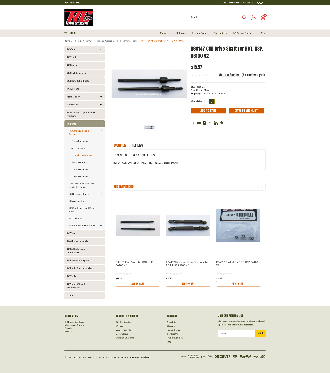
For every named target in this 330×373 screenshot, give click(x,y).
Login (118, 330)
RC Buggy (72, 65)
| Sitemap (91, 357)
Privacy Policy (200, 33)
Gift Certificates (231, 2)
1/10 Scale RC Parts (79, 141)
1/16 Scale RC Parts (79, 169)
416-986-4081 (72, 2)
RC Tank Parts (76, 218)
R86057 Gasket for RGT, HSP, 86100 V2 (237, 264)
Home (67, 41)
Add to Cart (137, 283)
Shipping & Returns (125, 337)
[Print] (204, 123)
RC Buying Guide (242, 33)
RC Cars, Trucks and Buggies (98, 41)
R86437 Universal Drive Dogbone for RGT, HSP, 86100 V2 (187, 264)
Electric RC (73, 104)
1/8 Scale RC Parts (78, 162)
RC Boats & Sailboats (78, 80)
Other (70, 295)
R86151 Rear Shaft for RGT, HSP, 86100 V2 (135, 264)
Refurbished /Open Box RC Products (81, 114)
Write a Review (229, 75)
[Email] (199, 123)
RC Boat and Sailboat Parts (82, 225)
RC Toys (71, 233)
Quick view (138, 225)
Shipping (181, 33)
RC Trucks (72, 57)
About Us (165, 33)
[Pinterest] (221, 123)
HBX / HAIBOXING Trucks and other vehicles (82, 185)
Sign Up (127, 330)
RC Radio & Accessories (79, 268)
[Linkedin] (216, 123)
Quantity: (196, 100)
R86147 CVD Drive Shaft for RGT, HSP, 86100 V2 (162, 41)
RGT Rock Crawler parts (126, 41)
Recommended (123, 186)
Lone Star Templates (140, 357)
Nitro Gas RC (74, 96)
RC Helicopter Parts (79, 194)
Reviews (137, 145)
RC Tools (71, 276)
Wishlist (248, 2)
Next (262, 187)
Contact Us (220, 33)
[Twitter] (210, 123)
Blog (263, 33)
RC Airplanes (74, 88)
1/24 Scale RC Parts (79, 176)
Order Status (122, 333)
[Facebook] (193, 123)
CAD (260, 2)
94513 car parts (77, 148)
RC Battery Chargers (78, 260)
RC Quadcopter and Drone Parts (82, 210)
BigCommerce (112, 357)
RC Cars (71, 49)
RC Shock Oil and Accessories (76, 286)
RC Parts (78, 41)
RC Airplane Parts (77, 201)
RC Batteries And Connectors (76, 251)
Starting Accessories (78, 241)
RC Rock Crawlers (76, 73)
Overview (119, 145)
